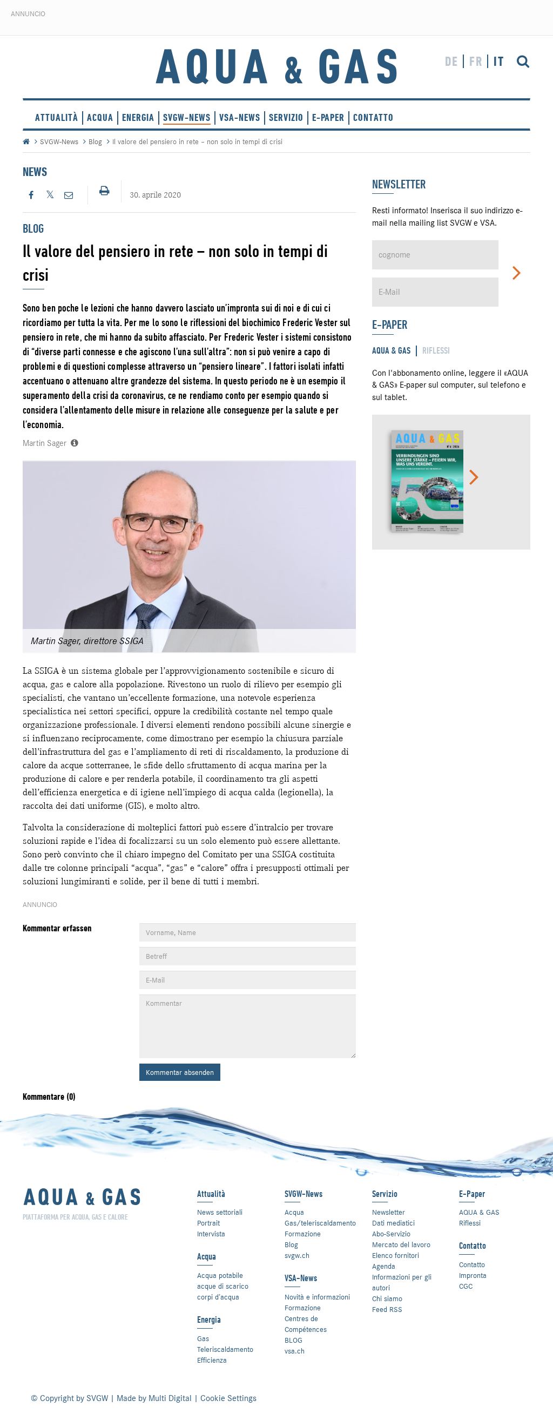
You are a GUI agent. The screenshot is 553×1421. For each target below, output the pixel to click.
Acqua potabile (220, 1275)
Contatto (472, 1264)
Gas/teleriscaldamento (320, 1223)
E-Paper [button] (328, 117)
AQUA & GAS (479, 1212)
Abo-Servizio (391, 1233)
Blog (95, 141)
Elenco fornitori (395, 1255)
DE (451, 61)
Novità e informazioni (317, 1297)
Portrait (208, 1223)
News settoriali (219, 1212)
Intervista (211, 1233)
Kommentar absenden (180, 1072)
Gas (203, 1338)
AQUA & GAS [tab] (391, 351)
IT (499, 61)
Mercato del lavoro (401, 1244)
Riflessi (470, 1223)
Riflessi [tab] (436, 351)
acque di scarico (222, 1286)
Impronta (473, 1275)
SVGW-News (187, 117)
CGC (466, 1286)
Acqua (100, 117)
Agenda (383, 1266)
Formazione (303, 1233)
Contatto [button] (373, 117)
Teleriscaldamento (225, 1349)
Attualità (56, 117)
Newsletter (388, 1212)
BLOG (293, 1340)
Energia (138, 117)
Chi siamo (387, 1298)
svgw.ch (297, 1255)
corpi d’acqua (218, 1297)
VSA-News (239, 117)
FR (476, 61)
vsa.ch (295, 1350)
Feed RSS (387, 1309)
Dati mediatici (393, 1223)
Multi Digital (170, 1398)
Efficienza (212, 1360)
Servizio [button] (286, 117)
